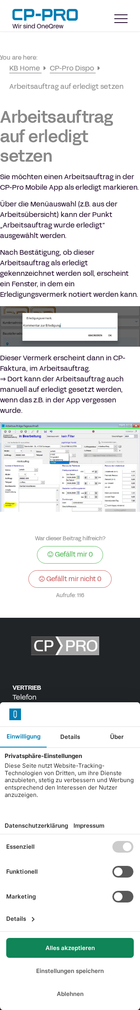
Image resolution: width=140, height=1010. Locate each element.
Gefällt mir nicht (73, 578)
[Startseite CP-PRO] (45, 18)
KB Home (25, 68)
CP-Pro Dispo (73, 68)
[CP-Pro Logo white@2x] (70, 645)
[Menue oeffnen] (121, 18)
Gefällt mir (73, 554)
